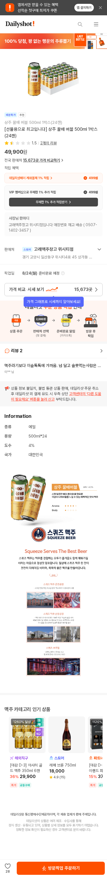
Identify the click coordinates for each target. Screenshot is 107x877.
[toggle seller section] (99, 249)
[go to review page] (101, 351)
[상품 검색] (80, 24)
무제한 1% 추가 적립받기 (51, 202)
